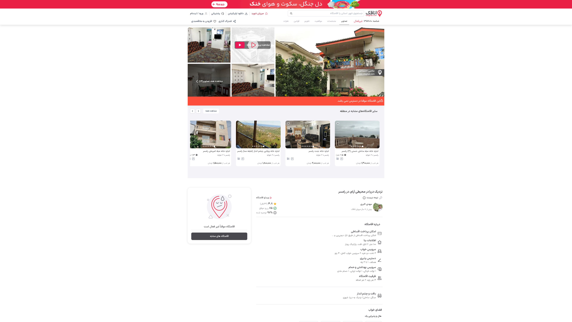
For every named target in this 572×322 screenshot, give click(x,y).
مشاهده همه (211, 111)
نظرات (286, 21)
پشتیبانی (217, 13)
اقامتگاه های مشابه (219, 236)
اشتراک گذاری (225, 21)
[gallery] (337, 135)
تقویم (307, 21)
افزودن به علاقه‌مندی (201, 21)
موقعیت (318, 21)
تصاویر (344, 21)
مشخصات (331, 21)
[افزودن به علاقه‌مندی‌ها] (338, 124)
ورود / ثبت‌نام (196, 13)
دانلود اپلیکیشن (236, 13)
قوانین (296, 21)
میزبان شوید (257, 13)
